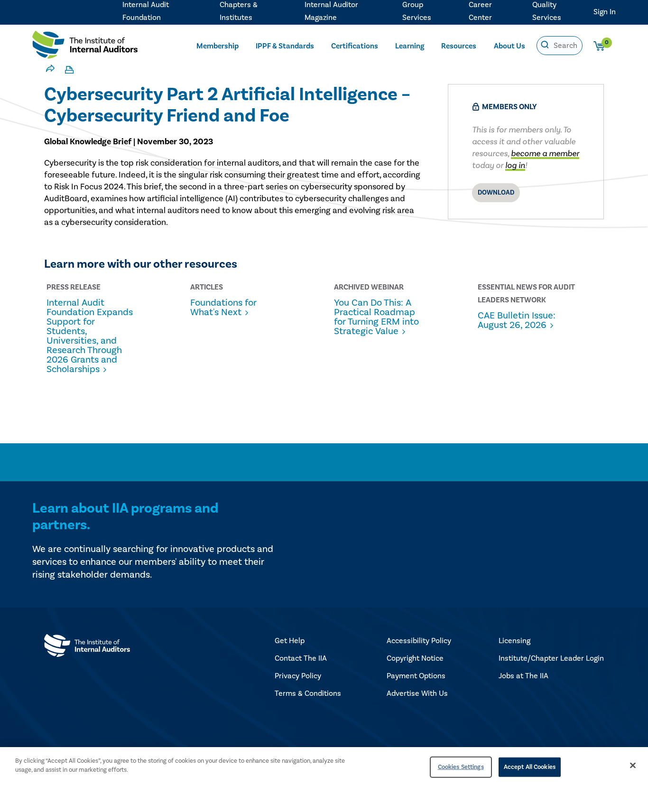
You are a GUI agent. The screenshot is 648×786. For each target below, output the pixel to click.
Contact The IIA (301, 658)
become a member (545, 153)
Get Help (290, 641)
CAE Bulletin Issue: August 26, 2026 (516, 320)
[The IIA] (85, 47)
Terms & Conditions (308, 693)
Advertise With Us (417, 693)
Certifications (354, 46)
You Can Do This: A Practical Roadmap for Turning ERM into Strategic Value (376, 317)
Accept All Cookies (529, 767)
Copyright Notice (415, 658)
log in (515, 165)
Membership (217, 46)
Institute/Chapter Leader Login (551, 658)
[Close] (632, 765)
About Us (509, 46)
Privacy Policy (298, 676)
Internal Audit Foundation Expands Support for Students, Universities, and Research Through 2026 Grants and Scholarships (89, 336)
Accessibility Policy (419, 641)
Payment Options (416, 676)
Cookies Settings (461, 767)
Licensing (514, 641)
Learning (409, 46)
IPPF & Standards (285, 46)
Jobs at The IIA (523, 676)
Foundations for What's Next (223, 307)
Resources (458, 46)
